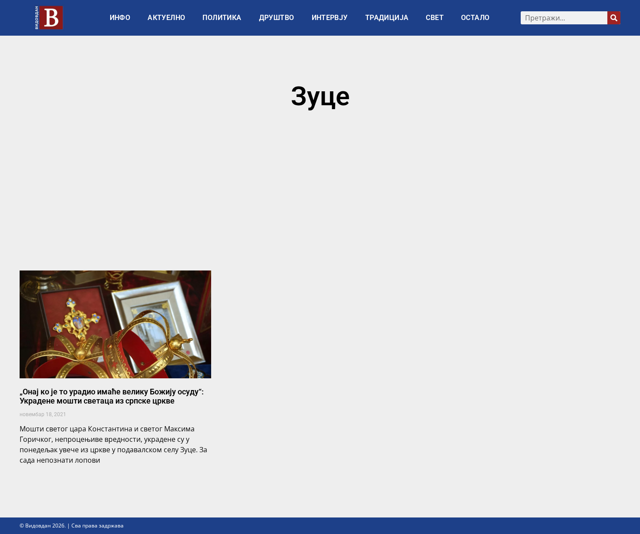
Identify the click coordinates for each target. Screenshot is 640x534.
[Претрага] (613, 17)
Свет (435, 17)
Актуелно (166, 17)
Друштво (276, 17)
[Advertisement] (320, 194)
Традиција (387, 17)
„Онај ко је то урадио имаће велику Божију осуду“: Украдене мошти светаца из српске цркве (112, 396)
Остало (475, 17)
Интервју (330, 17)
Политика (221, 17)
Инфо (120, 17)
